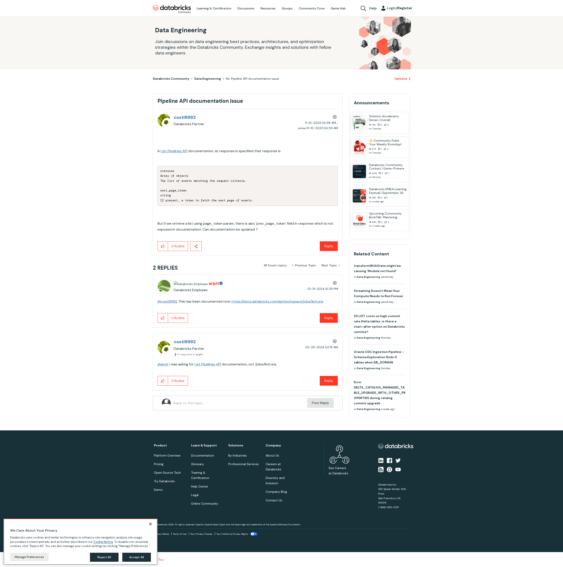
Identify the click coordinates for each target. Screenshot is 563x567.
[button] (355, 272)
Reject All (104, 557)
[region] (80, 542)
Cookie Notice (103, 542)
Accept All (136, 557)
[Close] (150, 524)
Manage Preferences (29, 557)
